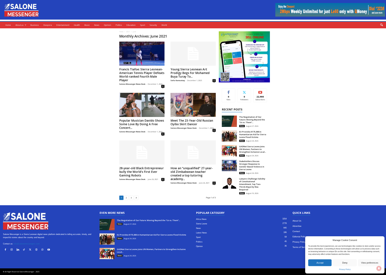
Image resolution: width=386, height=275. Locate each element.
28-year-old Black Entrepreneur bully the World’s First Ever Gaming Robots (141, 171)
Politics (119, 25)
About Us (297, 221)
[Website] (37, 250)
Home (8, 25)
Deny (345, 262)
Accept (319, 262)
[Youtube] (49, 250)
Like (228, 91)
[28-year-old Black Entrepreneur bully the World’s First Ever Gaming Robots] (142, 152)
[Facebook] (6, 250)
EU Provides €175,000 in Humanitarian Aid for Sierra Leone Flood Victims (252, 134)
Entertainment (62, 25)
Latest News (201, 233)
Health (77, 25)
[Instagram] (12, 250)
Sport (142, 25)
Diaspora (47, 25)
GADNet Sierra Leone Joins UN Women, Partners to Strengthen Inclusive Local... (252, 149)
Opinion (107, 25)
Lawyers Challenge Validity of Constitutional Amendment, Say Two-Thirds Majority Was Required (252, 184)
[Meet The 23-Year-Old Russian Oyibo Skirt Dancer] (193, 105)
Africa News (201, 219)
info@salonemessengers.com (27, 244)
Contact (296, 231)
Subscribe (260, 91)
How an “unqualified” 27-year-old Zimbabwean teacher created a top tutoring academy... (192, 173)
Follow (244, 91)
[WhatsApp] (43, 250)
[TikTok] (25, 250)
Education (131, 25)
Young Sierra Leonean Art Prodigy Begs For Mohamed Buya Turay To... (190, 73)
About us (19, 25)
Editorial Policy (299, 236)
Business (34, 25)
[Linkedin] (18, 250)
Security (153, 25)
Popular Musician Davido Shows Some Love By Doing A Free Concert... (141, 124)
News (96, 25)
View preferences (369, 262)
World (164, 25)
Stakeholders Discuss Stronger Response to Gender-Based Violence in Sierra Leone (251, 165)
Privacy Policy (345, 269)
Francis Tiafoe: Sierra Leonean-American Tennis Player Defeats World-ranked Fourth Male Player (141, 74)
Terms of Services (301, 247)
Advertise (297, 226)
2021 (128, 32)
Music (87, 25)
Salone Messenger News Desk (132, 84)
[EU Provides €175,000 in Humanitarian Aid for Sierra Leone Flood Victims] (229, 136)
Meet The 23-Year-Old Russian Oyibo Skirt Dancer (192, 122)
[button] (381, 25)
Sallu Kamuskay (178, 80)
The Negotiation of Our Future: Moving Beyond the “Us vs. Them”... (252, 120)
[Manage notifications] (379, 268)
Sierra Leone (201, 224)
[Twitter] (31, 250)
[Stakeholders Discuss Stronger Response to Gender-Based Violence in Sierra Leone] (229, 165)
